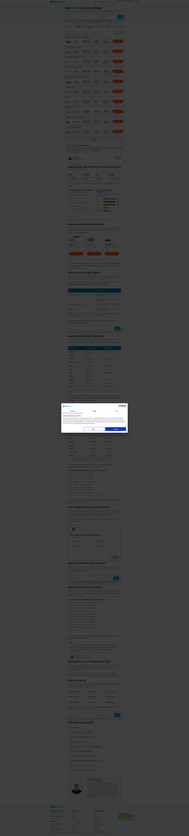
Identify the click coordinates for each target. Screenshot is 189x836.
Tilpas (93, 429)
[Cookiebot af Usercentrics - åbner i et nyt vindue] (119, 406)
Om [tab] (117, 411)
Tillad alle (115, 429)
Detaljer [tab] (95, 411)
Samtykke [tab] (72, 411)
